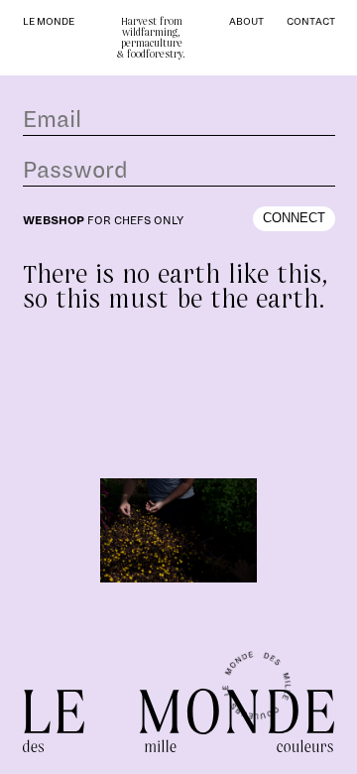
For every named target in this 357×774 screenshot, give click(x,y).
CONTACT (311, 21)
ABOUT (246, 21)
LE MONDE (48, 21)
